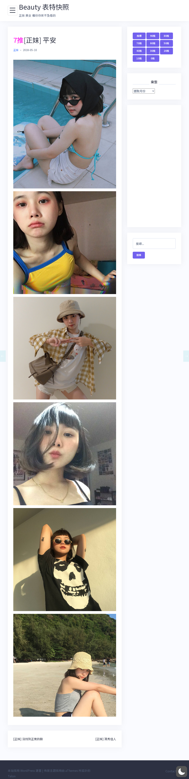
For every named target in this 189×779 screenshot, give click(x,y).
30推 (152, 51)
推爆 (139, 36)
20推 (166, 51)
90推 (152, 36)
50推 (166, 43)
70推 (139, 43)
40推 (139, 51)
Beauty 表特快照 (44, 6)
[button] (181, 771)
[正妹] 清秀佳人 (105, 739)
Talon (12, 776)
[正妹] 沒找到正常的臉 (28, 739)
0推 (153, 58)
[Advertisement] (154, 166)
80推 (166, 36)
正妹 (15, 50)
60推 (152, 43)
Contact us (173, 771)
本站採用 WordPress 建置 (25, 770)
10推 (139, 58)
